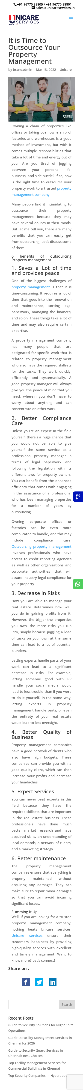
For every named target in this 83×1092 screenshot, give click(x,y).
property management (31, 287)
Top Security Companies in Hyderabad (38, 1075)
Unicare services (27, 935)
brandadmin (22, 69)
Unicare (66, 69)
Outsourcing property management (41, 546)
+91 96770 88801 (59, 4)
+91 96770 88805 (30, 4)
